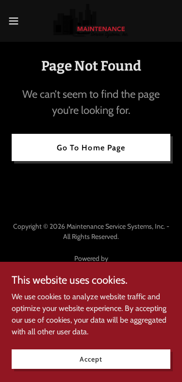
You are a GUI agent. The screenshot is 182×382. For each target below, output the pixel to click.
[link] (90, 21)
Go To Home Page (91, 147)
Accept (91, 358)
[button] (17, 21)
